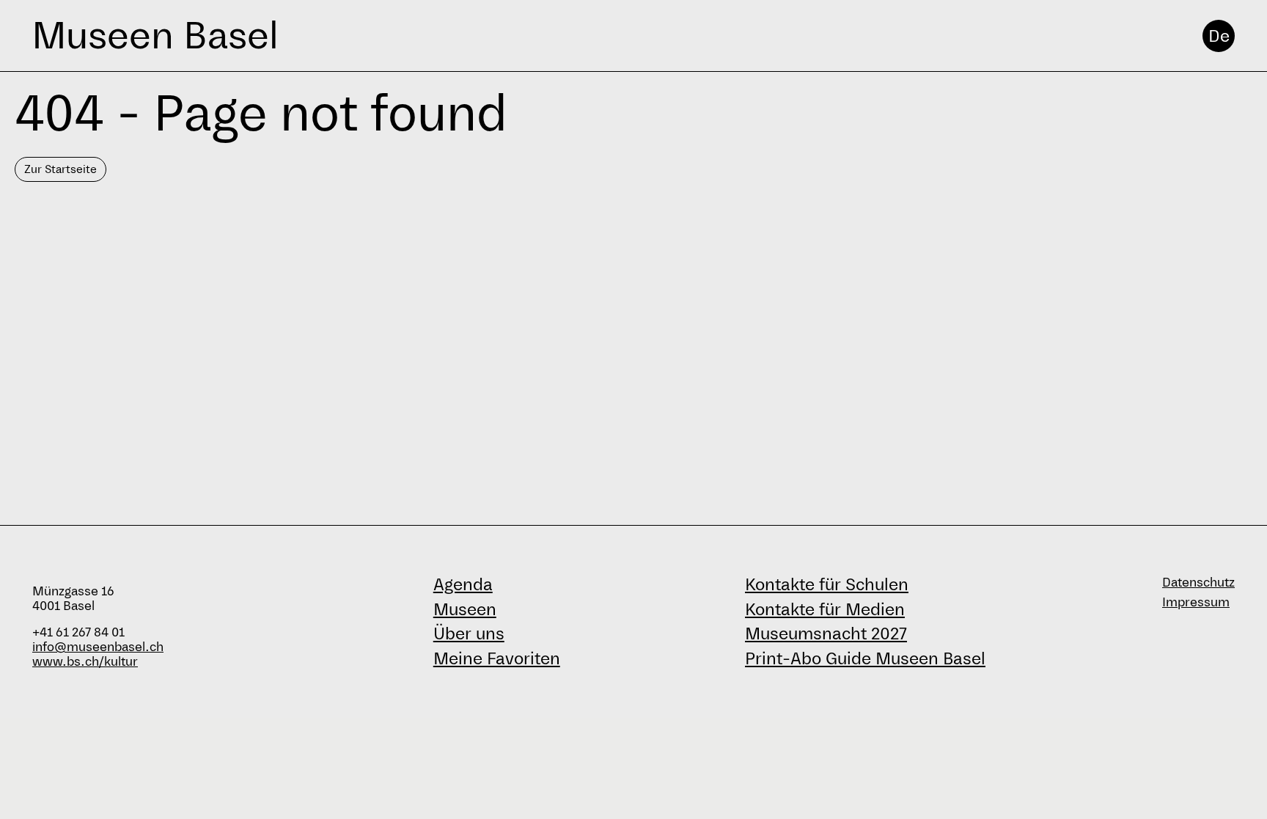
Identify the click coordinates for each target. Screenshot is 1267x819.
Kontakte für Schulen (826, 584)
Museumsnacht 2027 (826, 633)
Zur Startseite (60, 169)
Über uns (468, 633)
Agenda (463, 584)
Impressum (1196, 602)
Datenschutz (1198, 582)
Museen (464, 609)
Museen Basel (155, 35)
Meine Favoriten (496, 658)
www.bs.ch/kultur (85, 661)
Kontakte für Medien (825, 609)
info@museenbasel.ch (98, 647)
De (1219, 36)
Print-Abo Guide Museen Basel (865, 658)
